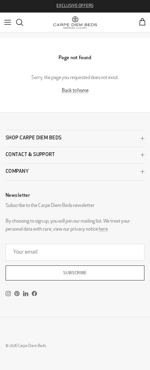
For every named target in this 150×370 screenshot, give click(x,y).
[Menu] (7, 22)
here (103, 229)
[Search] (23, 22)
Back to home (75, 90)
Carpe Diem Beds (32, 346)
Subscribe (75, 273)
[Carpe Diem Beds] (75, 22)
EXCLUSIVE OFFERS (75, 6)
